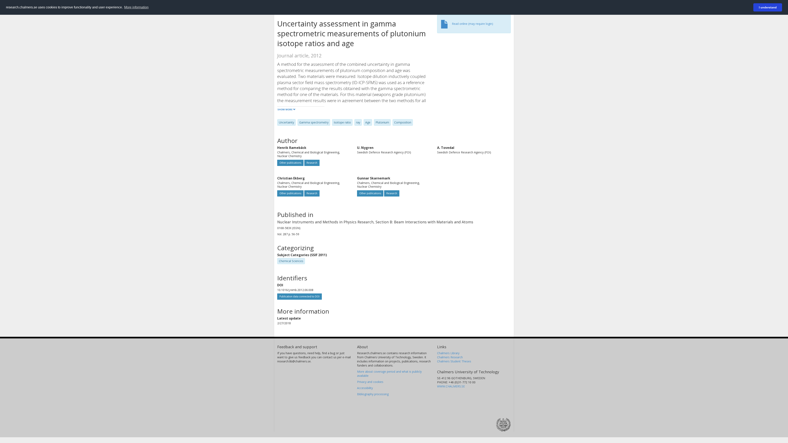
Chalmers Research (450, 357)
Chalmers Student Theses (454, 361)
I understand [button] (768, 7)
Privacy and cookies (370, 382)
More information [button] (136, 7)
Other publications (290, 162)
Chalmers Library (448, 353)
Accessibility (365, 388)
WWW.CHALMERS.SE (451, 386)
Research (312, 162)
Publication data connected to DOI (299, 296)
